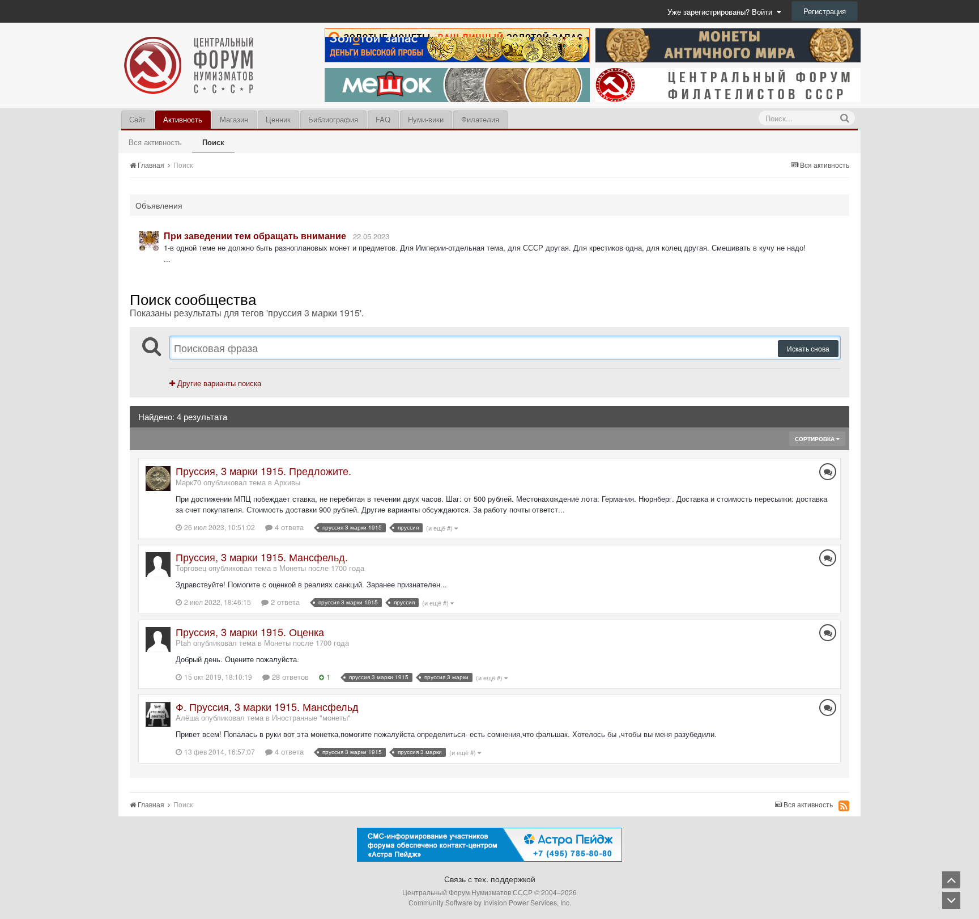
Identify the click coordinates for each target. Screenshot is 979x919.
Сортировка (815, 439)
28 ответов (289, 676)
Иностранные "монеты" (311, 717)
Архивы (287, 482)
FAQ (383, 119)
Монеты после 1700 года (321, 567)
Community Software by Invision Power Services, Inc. (489, 902)
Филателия (480, 119)
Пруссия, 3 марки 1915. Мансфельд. (262, 556)
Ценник (278, 119)
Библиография (333, 119)
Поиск (213, 142)
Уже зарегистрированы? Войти (722, 11)
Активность (182, 119)
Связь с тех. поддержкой (489, 878)
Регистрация (824, 11)
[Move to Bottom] (951, 900)
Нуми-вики (426, 119)
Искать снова (808, 348)
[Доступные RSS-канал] (843, 805)
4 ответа (288, 527)
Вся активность (155, 142)
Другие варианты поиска (218, 383)
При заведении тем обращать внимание (255, 235)
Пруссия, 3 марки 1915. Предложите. (263, 470)
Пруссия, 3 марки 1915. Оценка (250, 631)
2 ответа (284, 601)
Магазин (234, 119)
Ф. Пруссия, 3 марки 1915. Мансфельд (267, 706)
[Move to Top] (951, 879)
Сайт (137, 119)
